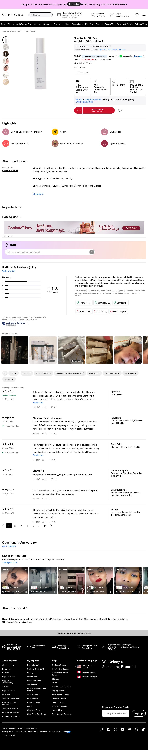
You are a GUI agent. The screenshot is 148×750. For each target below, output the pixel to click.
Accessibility (57, 710)
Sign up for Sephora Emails (115, 707)
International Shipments (61, 686)
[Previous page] (3, 525)
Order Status (32, 676)
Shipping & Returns (84, 101)
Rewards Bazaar (33, 702)
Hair (67, 24)
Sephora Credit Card (35, 669)
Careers (5, 672)
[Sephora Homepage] (13, 15)
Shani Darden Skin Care (85, 38)
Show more (38, 193)
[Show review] (14, 350)
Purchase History (34, 680)
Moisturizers (17, 31)
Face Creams (29, 31)
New (3, 24)
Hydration (103, 49)
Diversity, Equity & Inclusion (9, 703)
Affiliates (5, 686)
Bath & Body (77, 24)
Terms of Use (21, 731)
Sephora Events (8, 690)
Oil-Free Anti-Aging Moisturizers (17, 621)
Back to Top (74, 4)
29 (45, 525)
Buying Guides (58, 690)
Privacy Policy (7, 731)
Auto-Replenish (33, 694)
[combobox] (40, 14)
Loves (29, 706)
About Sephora (8, 665)
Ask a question (96, 46)
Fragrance (58, 24)
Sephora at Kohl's (59, 698)
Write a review (8, 270)
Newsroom (6, 669)
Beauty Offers (32, 698)
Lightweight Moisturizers (31, 618)
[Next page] (51, 525)
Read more (38, 402)
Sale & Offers (141, 24)
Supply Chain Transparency (7, 681)
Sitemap (43, 731)
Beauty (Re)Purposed (10, 712)
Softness (122, 49)
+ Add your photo (10, 562)
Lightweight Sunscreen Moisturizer (112, 618)
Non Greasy (112, 49)
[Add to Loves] (120, 110)
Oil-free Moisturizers (52, 618)
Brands (99, 24)
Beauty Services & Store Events (36, 689)
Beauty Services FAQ (60, 694)
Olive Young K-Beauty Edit (19, 24)
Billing (54, 682)
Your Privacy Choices (57, 731)
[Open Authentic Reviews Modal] (28, 323)
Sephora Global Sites (10, 698)
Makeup (37, 24)
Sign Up (139, 713)
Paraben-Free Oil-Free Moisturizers (79, 618)
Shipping (55, 678)
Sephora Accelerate (10, 708)
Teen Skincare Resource (62, 714)
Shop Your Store (33, 710)
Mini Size (89, 24)
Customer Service (59, 665)
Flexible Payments (59, 706)
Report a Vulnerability (10, 716)
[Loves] (137, 14)
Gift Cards (128, 24)
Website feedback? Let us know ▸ (74, 633)
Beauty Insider (33, 665)
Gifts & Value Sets (113, 24)
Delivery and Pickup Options (60, 673)
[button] (116, 56)
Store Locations (58, 702)
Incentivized (48, 361)
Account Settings (33, 684)
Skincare (47, 24)
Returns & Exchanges (60, 669)
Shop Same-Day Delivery (37, 714)
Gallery (30, 672)
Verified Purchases (43, 373)
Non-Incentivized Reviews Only (68, 373)
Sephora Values (8, 676)
